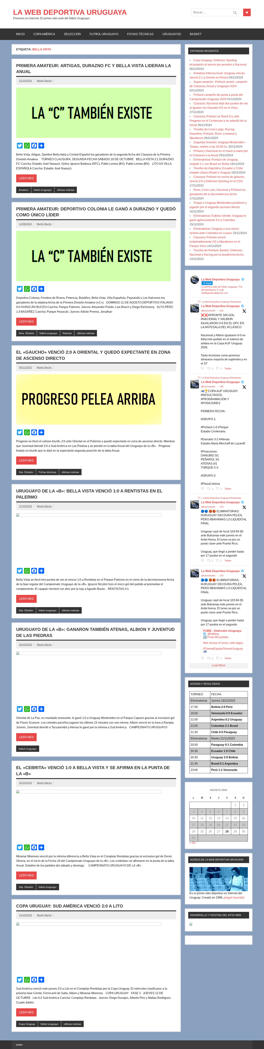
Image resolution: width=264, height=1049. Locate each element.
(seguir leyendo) (234, 897)
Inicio (20, 34)
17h (221, 507)
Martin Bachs (44, 80)
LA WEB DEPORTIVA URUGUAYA (70, 12)
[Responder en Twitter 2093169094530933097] (203, 560)
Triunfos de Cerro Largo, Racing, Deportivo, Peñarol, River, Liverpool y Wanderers (213, 133)
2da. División (26, 472)
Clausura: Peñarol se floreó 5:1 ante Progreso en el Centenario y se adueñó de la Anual (217, 121)
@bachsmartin (208, 310)
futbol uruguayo (104, 34)
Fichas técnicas (140, 34)
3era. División (26, 333)
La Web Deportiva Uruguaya (220, 306)
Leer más (26, 178)
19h (221, 386)
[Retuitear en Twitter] (199, 301)
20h (221, 310)
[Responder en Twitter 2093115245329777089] (203, 368)
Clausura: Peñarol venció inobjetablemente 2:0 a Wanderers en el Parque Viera (214, 241)
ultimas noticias (65, 189)
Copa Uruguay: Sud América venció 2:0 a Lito (69, 906)
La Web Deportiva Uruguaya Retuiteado (221, 302)
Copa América (44, 34)
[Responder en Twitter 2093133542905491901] (203, 488)
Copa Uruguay (27, 1024)
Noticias (67, 333)
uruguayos (171, 34)
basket (196, 34)
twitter (19, 1044)
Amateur (23, 189)
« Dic (192, 842)
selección (72, 34)
